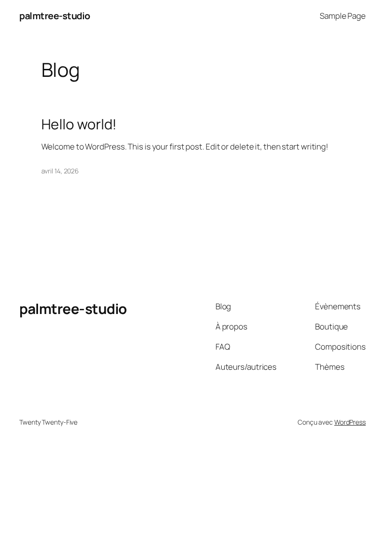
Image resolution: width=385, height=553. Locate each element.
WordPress (350, 422)
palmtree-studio (54, 15)
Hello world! (79, 124)
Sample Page (343, 15)
